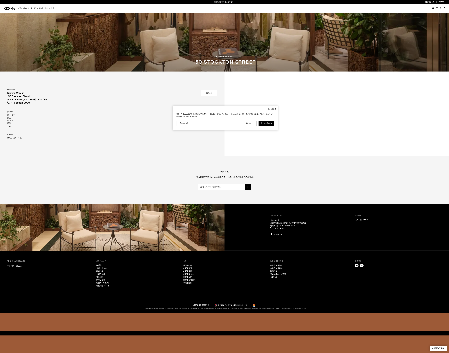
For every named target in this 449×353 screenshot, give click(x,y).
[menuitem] (20, 8)
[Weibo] (362, 265)
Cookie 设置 (184, 123)
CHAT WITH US (438, 348)
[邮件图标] (437, 8)
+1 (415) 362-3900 (19, 102)
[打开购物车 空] (444, 8)
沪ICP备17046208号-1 (201, 305)
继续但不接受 (272, 109)
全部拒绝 (249, 123)
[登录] (441, 8)
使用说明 (208, 93)
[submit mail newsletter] (248, 187)
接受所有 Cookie (266, 123)
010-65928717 (279, 228)
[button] (433, 8)
